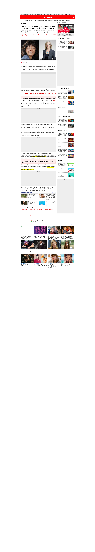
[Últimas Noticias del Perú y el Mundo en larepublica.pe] (47, 17)
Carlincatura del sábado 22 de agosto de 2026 (62, 112)
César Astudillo (61, 14)
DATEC (65, 20)
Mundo (23, 23)
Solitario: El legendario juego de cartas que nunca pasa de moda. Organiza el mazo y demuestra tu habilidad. (63, 170)
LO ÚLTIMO (26, 20)
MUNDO (46, 20)
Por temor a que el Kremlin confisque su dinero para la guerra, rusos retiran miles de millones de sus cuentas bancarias (62, 93)
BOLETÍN (68, 20)
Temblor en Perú (46, 14)
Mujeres (27, 218)
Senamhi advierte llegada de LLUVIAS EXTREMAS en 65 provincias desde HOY (63, 125)
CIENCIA (49, 20)
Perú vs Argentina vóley (27, 14)
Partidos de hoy (39, 14)
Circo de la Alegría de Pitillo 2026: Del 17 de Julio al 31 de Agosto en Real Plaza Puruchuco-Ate (62, 156)
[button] (21, 17)
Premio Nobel (32, 218)
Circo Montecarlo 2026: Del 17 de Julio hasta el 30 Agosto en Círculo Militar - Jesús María (62, 140)
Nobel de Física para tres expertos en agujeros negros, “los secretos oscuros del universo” (37, 162)
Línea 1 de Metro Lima (53, 14)
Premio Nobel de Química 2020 (41, 67)
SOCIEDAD (42, 20)
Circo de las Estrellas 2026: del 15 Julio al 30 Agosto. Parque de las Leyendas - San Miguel (62, 135)
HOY (21, 14)
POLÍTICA (30, 20)
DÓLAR (63, 20)
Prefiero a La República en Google (38, 221)
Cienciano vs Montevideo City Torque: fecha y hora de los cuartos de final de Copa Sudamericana (62, 121)
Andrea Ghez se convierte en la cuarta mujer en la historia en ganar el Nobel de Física (38, 98)
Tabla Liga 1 (34, 14)
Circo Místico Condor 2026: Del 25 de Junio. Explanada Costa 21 (62, 145)
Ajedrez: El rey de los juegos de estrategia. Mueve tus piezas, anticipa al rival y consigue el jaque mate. (62, 176)
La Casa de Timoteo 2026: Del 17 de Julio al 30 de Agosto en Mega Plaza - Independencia (62, 151)
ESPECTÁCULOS (58, 20)
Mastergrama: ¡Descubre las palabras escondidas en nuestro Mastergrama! (63, 164)
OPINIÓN (34, 20)
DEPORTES (53, 20)
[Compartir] (55, 62)
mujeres (26, 67)
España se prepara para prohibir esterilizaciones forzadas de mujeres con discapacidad (37, 215)
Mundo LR (25, 62)
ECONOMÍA (38, 20)
